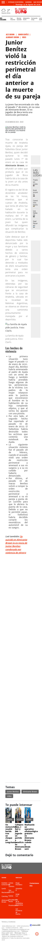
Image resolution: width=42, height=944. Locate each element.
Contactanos (34, 883)
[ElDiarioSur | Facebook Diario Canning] (33, 866)
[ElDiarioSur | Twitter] (37, 866)
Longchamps (11, 819)
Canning (28, 2)
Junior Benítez (13, 792)
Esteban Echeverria (15, 2)
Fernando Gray (34, 19)
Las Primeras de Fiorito (19, 911)
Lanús (4, 889)
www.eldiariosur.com (8, 926)
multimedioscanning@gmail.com (19, 929)
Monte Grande (19, 19)
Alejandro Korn (26, 19)
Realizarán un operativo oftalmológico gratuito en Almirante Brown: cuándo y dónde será (31, 837)
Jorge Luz (17, 895)
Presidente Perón (12, 901)
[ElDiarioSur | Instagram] (33, 870)
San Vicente (12, 19)
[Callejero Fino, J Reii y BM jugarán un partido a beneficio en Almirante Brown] (18, 822)
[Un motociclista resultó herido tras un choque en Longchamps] (8, 822)
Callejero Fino (21, 819)
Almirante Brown (30, 792)
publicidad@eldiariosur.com (11, 931)
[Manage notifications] (37, 934)
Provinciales (13, 905)
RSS (31, 886)
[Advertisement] (21, 577)
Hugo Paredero (19, 884)
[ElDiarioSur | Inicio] (39, 878)
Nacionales (6, 892)
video (9, 796)
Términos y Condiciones (8, 922)
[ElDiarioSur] (7, 868)
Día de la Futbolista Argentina (19, 902)
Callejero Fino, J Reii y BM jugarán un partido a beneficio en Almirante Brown (19, 837)
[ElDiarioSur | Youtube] (37, 870)
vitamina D (19, 889)
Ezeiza (11, 896)
